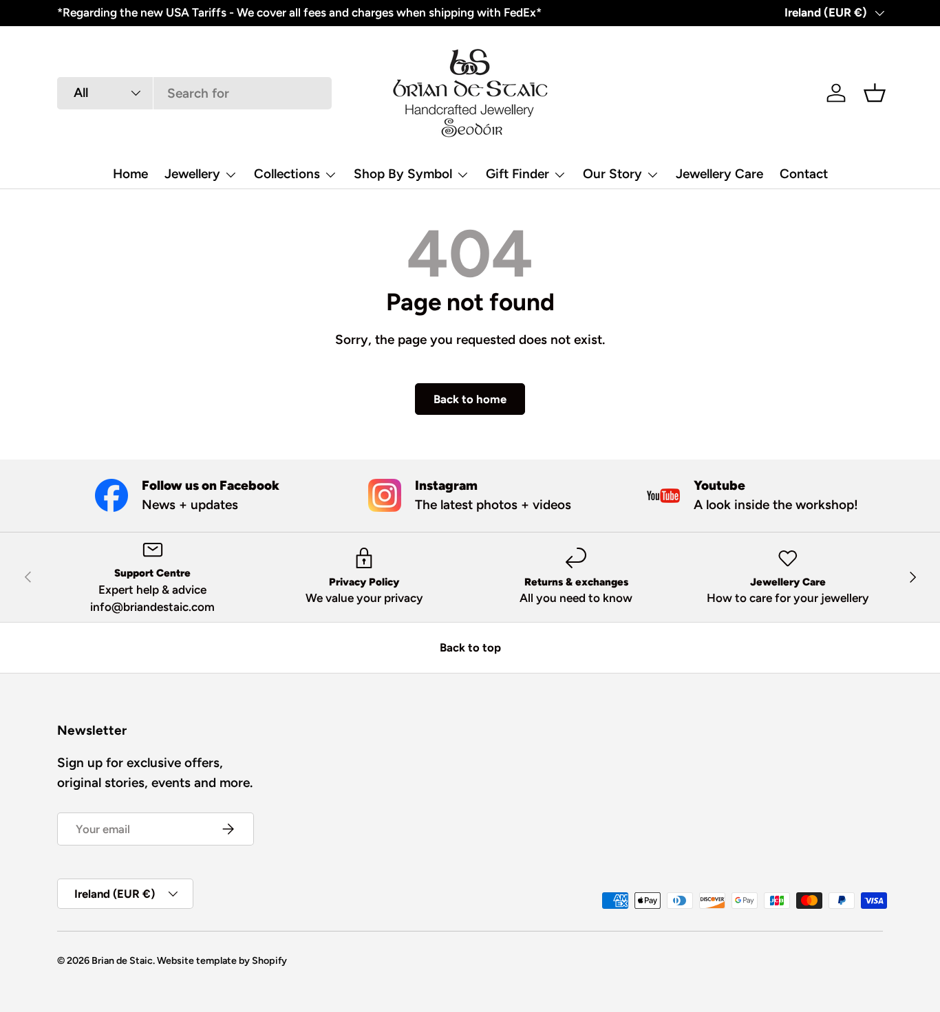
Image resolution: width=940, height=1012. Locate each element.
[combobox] (194, 93)
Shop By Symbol (403, 174)
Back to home (470, 399)
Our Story (612, 174)
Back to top (470, 647)
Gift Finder (517, 174)
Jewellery (192, 174)
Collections (287, 174)
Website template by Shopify (222, 960)
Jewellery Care (719, 174)
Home (130, 174)
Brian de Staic (122, 960)
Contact (804, 174)
